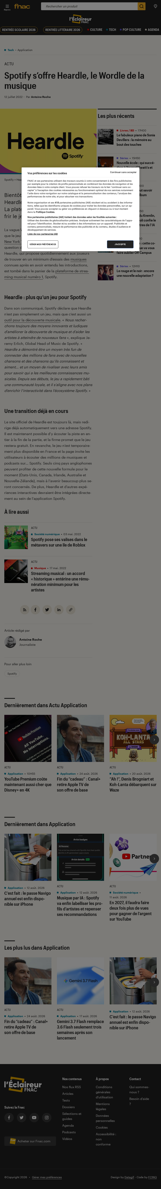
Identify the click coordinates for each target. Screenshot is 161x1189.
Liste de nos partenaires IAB (42, 233)
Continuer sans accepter (123, 172)
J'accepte (120, 244)
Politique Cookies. (45, 211)
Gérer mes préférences (43, 244)
